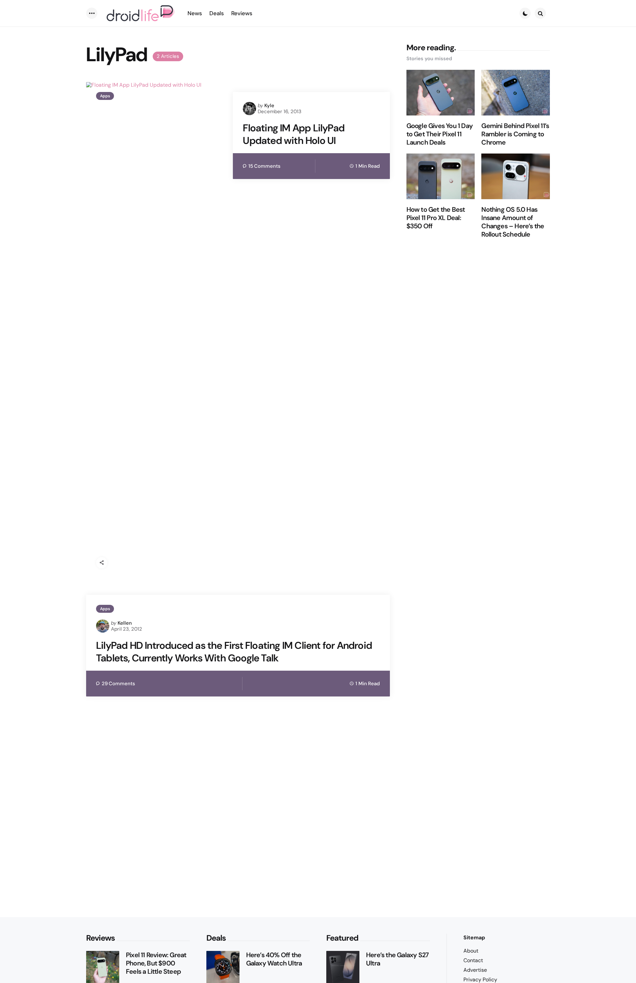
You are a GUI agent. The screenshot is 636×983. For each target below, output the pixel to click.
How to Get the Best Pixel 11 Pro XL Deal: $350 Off (435, 218)
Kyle (269, 105)
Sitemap (474, 937)
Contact (473, 960)
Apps (105, 96)
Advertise (475, 969)
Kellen (125, 623)
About (470, 950)
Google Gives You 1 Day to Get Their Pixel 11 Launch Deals (439, 134)
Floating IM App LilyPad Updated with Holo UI (293, 134)
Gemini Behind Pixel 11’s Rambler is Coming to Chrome (515, 134)
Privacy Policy (480, 979)
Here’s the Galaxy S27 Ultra (397, 959)
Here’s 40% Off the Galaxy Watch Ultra (274, 959)
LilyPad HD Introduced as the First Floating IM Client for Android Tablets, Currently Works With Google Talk (234, 651)
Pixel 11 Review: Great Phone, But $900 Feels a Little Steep (156, 963)
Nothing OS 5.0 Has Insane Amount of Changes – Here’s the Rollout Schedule (512, 222)
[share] (101, 562)
